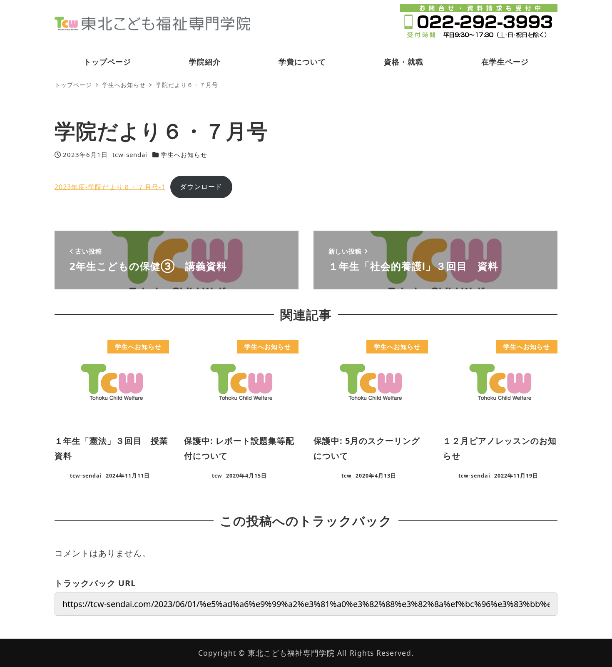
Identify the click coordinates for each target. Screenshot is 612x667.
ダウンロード (201, 186)
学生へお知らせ (184, 154)
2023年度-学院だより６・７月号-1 (110, 186)
